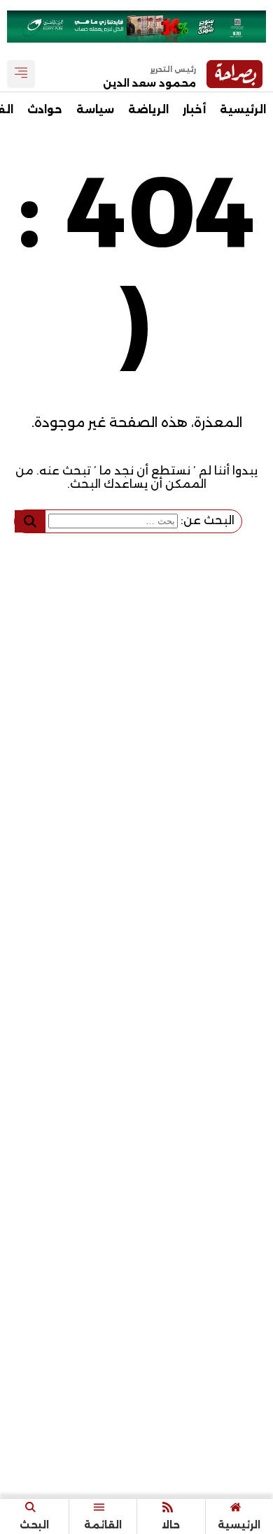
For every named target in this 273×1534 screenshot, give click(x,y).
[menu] (21, 74)
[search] (30, 521)
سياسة (95, 109)
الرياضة (148, 109)
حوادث (44, 109)
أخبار (194, 109)
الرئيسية (243, 109)
